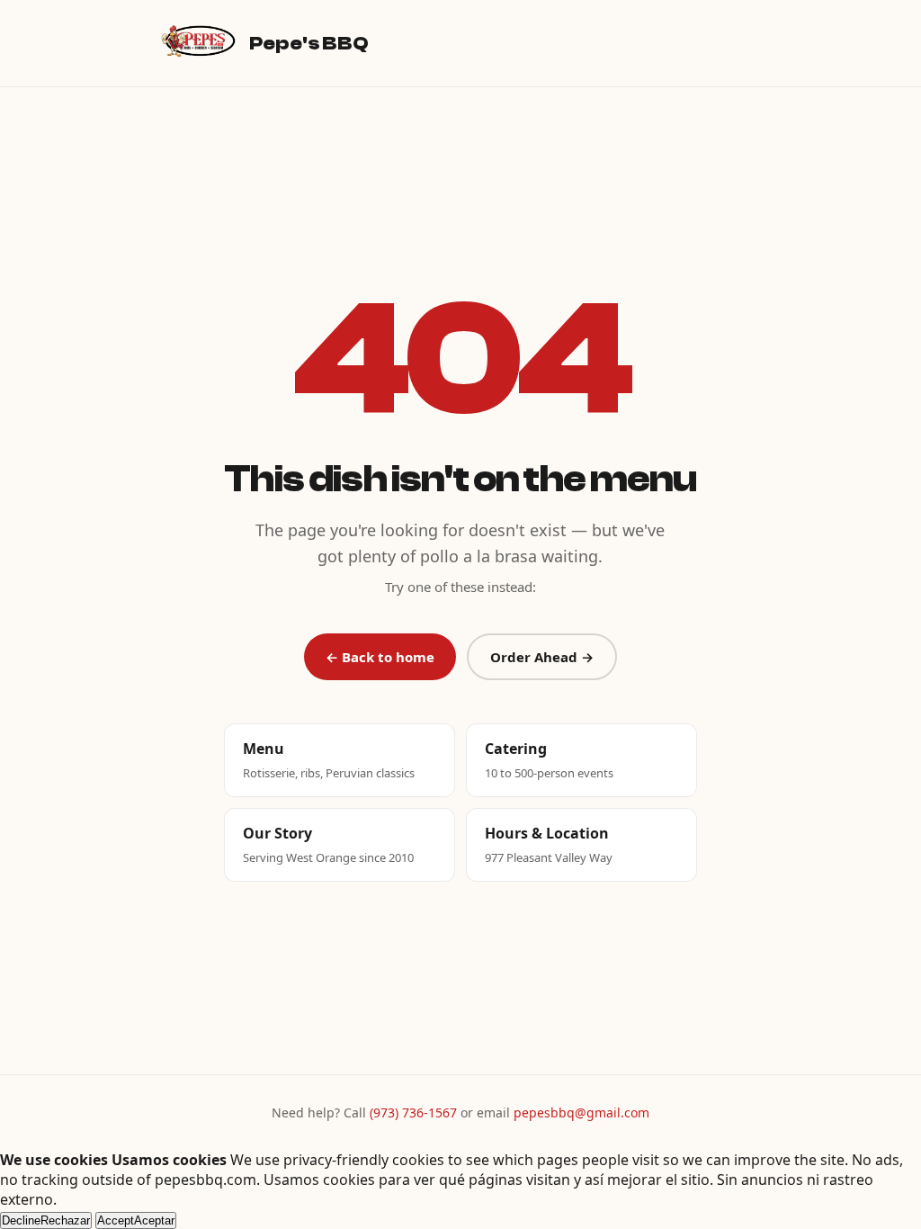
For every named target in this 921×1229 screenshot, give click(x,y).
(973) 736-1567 (413, 1112)
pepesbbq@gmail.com (581, 1112)
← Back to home (380, 657)
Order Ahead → (542, 657)
